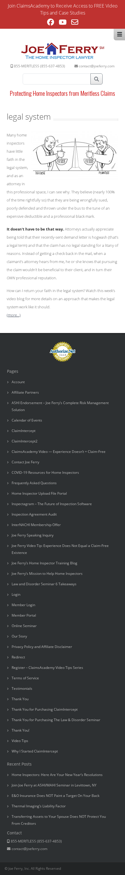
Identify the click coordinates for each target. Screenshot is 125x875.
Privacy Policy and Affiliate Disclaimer (42, 646)
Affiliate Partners (25, 392)
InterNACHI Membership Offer (36, 524)
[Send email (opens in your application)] (74, 23)
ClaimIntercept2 (25, 441)
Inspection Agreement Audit (34, 514)
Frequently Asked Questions (34, 482)
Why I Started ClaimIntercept (35, 751)
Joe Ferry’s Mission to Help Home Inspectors (47, 573)
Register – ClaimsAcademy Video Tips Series (47, 667)
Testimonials (22, 688)
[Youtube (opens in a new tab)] (63, 23)
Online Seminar (24, 625)
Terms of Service (25, 678)
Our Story (19, 636)
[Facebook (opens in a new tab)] (50, 23)
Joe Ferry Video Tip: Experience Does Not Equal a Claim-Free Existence (60, 549)
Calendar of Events (27, 420)
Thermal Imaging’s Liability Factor (39, 806)
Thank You (20, 698)
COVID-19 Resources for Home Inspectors (45, 472)
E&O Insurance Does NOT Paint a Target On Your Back (55, 795)
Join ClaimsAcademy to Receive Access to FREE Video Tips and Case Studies (62, 9)
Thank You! (20, 730)
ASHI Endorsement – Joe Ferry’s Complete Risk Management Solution (60, 406)
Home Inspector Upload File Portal (39, 493)
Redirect (18, 657)
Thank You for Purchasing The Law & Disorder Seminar (56, 719)
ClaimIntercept (23, 430)
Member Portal (24, 615)
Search (96, 78)
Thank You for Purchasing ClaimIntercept (45, 709)
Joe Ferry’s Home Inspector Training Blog (44, 563)
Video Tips (20, 740)
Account (18, 381)
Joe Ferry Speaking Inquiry (32, 535)
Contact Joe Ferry (25, 462)
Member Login (23, 604)
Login (16, 594)
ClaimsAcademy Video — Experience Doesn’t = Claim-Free (59, 451)
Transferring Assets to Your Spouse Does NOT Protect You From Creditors (59, 820)
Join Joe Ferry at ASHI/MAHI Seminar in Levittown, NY (54, 785)
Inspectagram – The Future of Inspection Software (52, 503)
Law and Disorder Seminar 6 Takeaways (44, 583)
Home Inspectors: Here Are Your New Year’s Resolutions (57, 774)
